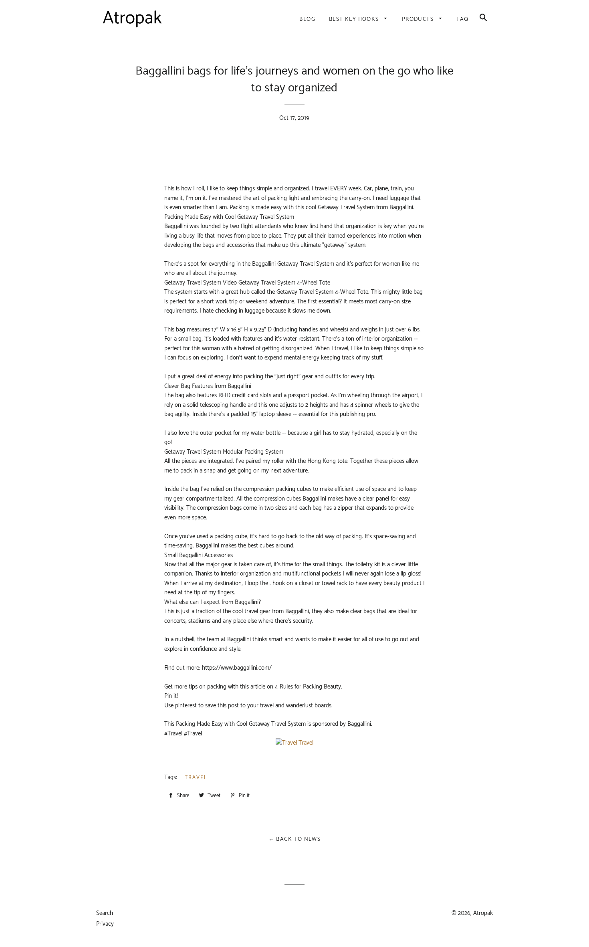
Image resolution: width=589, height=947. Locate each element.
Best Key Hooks (355, 19)
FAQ (462, 19)
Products (419, 19)
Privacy (105, 924)
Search (104, 913)
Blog (307, 19)
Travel (196, 777)
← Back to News (294, 839)
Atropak (483, 913)
